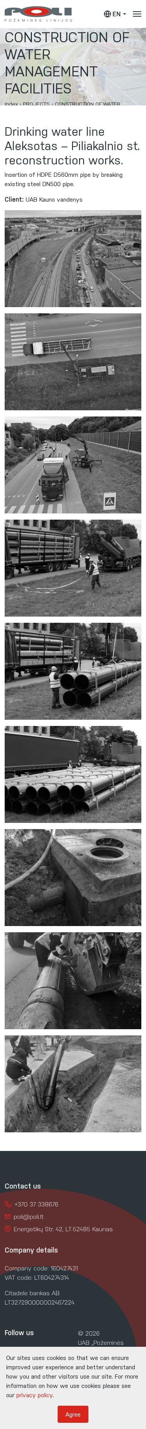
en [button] (117, 13)
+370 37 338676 (36, 1204)
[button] (137, 14)
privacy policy (34, 1394)
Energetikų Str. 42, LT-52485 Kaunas (63, 1228)
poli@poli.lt (29, 1216)
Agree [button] (73, 1414)
